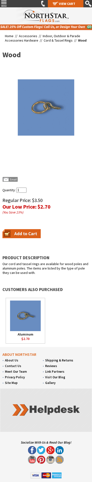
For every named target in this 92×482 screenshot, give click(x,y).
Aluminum (25, 334)
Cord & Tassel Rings (58, 40)
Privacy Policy (15, 377)
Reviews (51, 366)
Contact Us (13, 366)
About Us (11, 360)
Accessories (28, 36)
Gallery (50, 383)
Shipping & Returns (59, 360)
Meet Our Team (16, 372)
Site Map (11, 383)
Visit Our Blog (55, 377)
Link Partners (54, 372)
